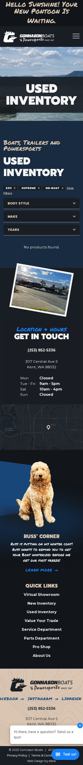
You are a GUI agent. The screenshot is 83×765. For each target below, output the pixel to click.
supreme (28, 188)
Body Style (18, 203)
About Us (41, 655)
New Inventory (41, 603)
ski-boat (52, 188)
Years (13, 229)
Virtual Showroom (41, 594)
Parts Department (41, 638)
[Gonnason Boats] (41, 684)
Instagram (40, 698)
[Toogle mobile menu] (76, 36)
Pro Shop (41, 647)
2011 (9, 188)
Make (13, 216)
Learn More (39, 570)
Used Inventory (41, 612)
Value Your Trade (41, 621)
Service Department (42, 629)
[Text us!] (65, 755)
